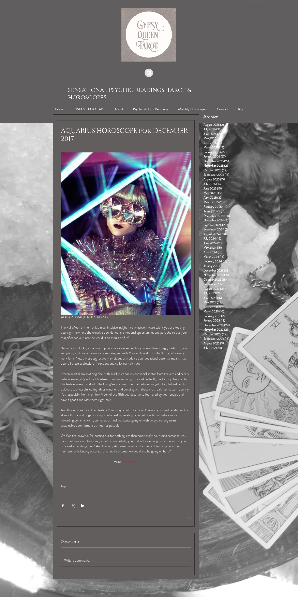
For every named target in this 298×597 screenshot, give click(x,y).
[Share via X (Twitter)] (73, 506)
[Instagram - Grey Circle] (149, 73)
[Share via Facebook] (63, 506)
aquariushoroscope (73, 492)
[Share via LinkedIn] (83, 506)
